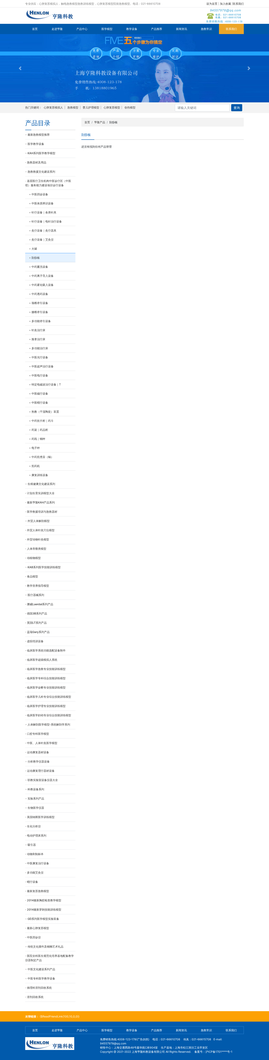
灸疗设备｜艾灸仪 (43, 239)
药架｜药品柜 (40, 429)
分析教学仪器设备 (39, 761)
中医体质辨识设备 (43, 203)
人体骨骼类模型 (36, 548)
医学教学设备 (36, 143)
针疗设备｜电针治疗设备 (47, 221)
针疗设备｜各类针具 (44, 212)
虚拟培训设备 (35, 641)
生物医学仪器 (36, 807)
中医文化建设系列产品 (41, 969)
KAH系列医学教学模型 (41, 153)
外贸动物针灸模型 (38, 539)
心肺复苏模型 (112, 107)
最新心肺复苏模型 (38, 928)
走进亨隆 (57, 29)
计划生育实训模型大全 (41, 493)
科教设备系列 (36, 789)
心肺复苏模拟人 (53, 107)
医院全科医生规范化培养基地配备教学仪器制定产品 (49, 958)
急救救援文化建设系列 (41, 171)
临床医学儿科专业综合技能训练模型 (49, 696)
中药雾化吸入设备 (43, 284)
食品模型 (32, 576)
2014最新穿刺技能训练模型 (44, 909)
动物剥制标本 (35, 854)
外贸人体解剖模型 (39, 521)
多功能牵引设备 (41, 321)
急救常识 (206, 29)
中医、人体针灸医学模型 (42, 743)
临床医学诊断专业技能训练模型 (46, 687)
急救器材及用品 (36, 162)
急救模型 (72, 107)
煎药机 (36, 466)
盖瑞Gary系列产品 (38, 632)
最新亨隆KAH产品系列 (41, 502)
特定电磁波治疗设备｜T (46, 384)
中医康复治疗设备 (38, 863)
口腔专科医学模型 (38, 733)
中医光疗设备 (40, 357)
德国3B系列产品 (37, 613)
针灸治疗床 (38, 330)
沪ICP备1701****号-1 (218, 1051)
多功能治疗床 (40, 348)
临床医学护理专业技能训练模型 (46, 706)
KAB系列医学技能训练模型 (44, 567)
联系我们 (238, 3)
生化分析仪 (34, 826)
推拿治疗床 (38, 339)
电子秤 (36, 447)
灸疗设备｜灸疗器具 (44, 230)
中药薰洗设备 (40, 266)
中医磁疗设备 (40, 393)
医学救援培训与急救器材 (42, 511)
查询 (237, 108)
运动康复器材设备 (38, 752)
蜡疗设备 (32, 881)
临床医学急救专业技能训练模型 (46, 669)
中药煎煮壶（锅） (43, 457)
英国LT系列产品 (37, 622)
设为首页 (211, 3)
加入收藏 (225, 3)
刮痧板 (36, 257)
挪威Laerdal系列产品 (40, 604)
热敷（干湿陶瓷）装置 (45, 411)
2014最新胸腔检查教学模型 (44, 900)
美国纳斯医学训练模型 (41, 817)
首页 (35, 29)
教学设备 (131, 29)
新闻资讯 (181, 29)
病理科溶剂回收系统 (39, 987)
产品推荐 (156, 29)
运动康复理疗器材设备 (41, 770)
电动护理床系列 (36, 835)
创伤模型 (129, 107)
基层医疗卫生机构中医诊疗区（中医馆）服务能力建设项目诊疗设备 (48, 183)
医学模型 (106, 29)
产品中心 (81, 29)
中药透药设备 (40, 294)
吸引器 (32, 844)
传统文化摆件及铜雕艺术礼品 (45, 946)
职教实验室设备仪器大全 (43, 780)
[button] (20, 68)
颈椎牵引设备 (40, 303)
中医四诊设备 (40, 194)
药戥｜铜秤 (38, 438)
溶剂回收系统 (35, 997)
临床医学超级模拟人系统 (42, 659)
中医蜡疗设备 (40, 402)
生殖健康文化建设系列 (41, 484)
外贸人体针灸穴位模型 (41, 530)
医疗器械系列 (36, 595)
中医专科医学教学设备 (41, 978)
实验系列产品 (36, 798)
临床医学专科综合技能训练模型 (46, 678)
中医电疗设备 (40, 375)
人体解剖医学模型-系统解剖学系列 (49, 724)
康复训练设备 (40, 475)
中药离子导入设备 (43, 275)
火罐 (34, 248)
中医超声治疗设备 (43, 366)
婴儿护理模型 (91, 107)
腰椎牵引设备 (40, 312)
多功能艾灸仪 (35, 872)
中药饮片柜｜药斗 (43, 420)
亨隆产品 (99, 122)
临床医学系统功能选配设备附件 (46, 650)
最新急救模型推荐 (39, 134)
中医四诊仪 (34, 937)
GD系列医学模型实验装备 (43, 918)
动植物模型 (34, 558)
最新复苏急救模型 (38, 891)
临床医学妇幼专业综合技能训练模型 (49, 715)
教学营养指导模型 (38, 585)
